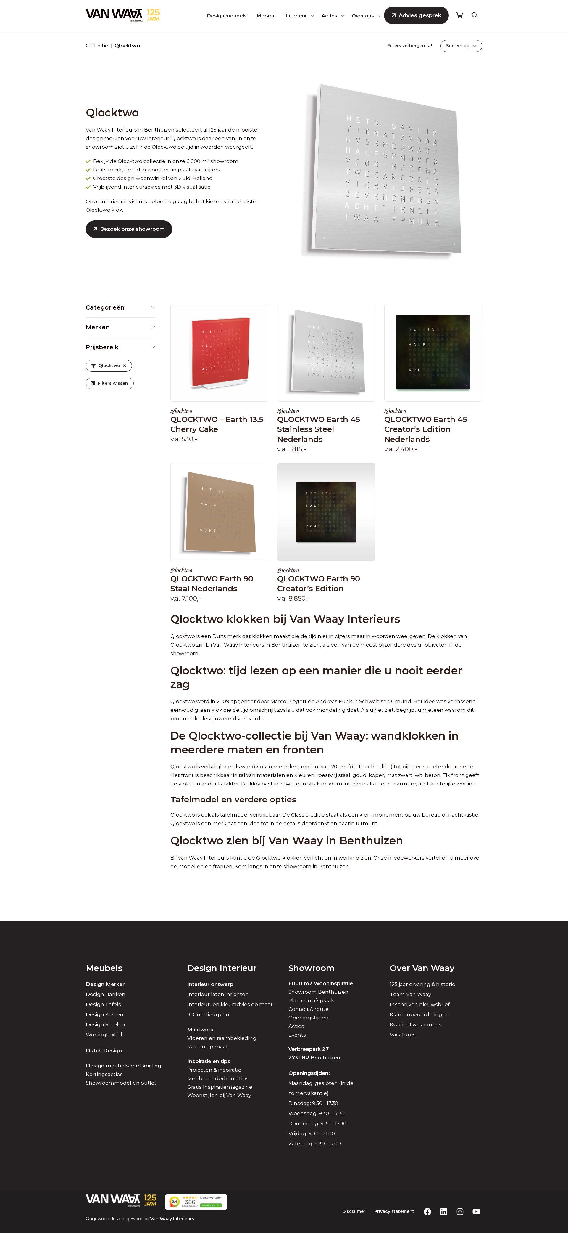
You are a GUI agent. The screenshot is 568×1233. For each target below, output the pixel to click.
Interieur (296, 16)
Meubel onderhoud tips (217, 1078)
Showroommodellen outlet (121, 1083)
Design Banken (105, 994)
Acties (329, 16)
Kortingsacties (104, 1074)
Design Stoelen (105, 1024)
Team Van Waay (410, 994)
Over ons (363, 16)
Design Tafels (103, 1004)
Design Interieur (221, 968)
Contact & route (308, 1009)
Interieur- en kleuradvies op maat (230, 1004)
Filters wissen (113, 383)
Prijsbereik (102, 347)
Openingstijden (308, 1018)
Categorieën (105, 307)
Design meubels (227, 16)
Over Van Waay (422, 968)
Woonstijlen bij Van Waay (219, 1095)
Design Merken (106, 984)
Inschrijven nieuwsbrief (420, 1004)
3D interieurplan (208, 1014)
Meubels (104, 968)
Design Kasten (104, 1014)
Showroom (311, 968)
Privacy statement (394, 1211)
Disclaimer (353, 1211)
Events (297, 1035)
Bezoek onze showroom (132, 229)
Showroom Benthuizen (318, 992)
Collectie (97, 46)
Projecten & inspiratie (214, 1070)
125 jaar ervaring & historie (422, 984)
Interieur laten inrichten (218, 994)
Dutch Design (104, 1051)
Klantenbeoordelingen (419, 1014)
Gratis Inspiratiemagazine (219, 1087)
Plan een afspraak (311, 1000)
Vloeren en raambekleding (221, 1038)
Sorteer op (457, 45)
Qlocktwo (109, 365)
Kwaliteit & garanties (415, 1024)
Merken (266, 16)
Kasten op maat (207, 1047)
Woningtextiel (104, 1035)
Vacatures (403, 1035)
